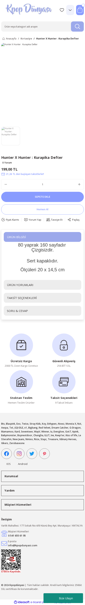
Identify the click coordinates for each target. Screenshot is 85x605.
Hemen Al (42, 209)
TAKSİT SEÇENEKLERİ (22, 298)
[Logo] (29, 10)
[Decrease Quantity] (5, 184)
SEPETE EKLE (42, 196)
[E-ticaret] (42, 602)
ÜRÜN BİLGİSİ (16, 237)
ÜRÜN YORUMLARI (20, 285)
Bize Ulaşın (66, 598)
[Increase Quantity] (79, 184)
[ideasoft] (22, 602)
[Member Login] (70, 10)
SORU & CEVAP (17, 311)
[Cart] (80, 10)
